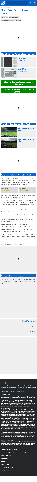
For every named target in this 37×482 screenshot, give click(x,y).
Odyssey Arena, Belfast (6, 403)
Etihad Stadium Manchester (15, 414)
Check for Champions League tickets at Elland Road (18, 90)
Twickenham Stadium (17, 425)
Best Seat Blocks (5, 20)
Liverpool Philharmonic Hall (21, 443)
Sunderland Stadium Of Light (15, 424)
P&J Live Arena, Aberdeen (6, 404)
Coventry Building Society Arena (25, 411)
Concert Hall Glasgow (10, 443)
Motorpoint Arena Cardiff (6, 401)
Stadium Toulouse (5, 424)
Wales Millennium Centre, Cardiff (24, 436)
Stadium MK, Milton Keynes (27, 422)
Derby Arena (18, 397)
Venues (3, 461)
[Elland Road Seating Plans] (35, 10)
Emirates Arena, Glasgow (26, 397)
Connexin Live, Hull (10, 397)
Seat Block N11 (4, 188)
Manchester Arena (28, 400)
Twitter (9, 449)
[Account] (35, 2)
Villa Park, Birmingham (6, 427)
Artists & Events (5, 464)
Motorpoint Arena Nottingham (20, 401)
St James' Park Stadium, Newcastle (26, 420)
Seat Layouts (4, 17)
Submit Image (4, 458)
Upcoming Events (16, 20)
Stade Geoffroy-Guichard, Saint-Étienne (12, 422)
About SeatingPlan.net (7, 467)
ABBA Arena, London (13, 396)
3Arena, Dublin (4, 396)
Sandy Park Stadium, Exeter (29, 418)
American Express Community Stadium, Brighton (12, 409)
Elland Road (8, 7)
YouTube (14, 449)
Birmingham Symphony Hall (7, 441)
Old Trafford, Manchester (17, 417)
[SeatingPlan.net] (3, 3)
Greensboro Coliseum (15, 399)
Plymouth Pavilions (16, 404)
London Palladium (16, 433)
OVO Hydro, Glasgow (30, 403)
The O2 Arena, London (26, 404)
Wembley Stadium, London (17, 427)
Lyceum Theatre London (25, 433)
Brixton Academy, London (7, 432)
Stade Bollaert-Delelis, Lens (20, 421)
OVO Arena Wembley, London (18, 403)
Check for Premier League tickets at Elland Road (18, 83)
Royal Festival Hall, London (11, 444)
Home (2, 7)
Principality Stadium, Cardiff (16, 418)
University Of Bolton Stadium (29, 425)
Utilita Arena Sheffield (25, 406)
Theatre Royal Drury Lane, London (8, 436)
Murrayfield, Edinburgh (6, 417)
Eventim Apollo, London (6, 433)
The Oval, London (26, 424)
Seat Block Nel (22, 188)
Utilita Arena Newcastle (15, 406)
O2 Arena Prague (30, 401)
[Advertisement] (18, 38)
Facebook (3, 449)
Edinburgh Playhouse (30, 432)
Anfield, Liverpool (27, 409)
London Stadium (30, 415)
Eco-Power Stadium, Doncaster (14, 412)
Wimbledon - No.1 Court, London (12, 428)
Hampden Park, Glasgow (26, 414)
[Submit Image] (31, 2)
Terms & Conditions (6, 470)
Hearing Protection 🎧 (7, 455)
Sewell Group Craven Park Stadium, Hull (10, 420)
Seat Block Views (13, 17)
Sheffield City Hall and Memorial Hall (25, 444)
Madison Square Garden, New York (16, 400)
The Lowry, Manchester (30, 435)
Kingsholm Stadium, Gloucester (19, 415)
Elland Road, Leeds (25, 412)
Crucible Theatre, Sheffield (19, 432)
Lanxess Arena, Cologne (25, 399)
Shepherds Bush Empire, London (17, 435)
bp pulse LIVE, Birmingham (24, 396)
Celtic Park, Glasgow (12, 411)
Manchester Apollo (5, 435)
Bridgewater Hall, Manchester (20, 441)
